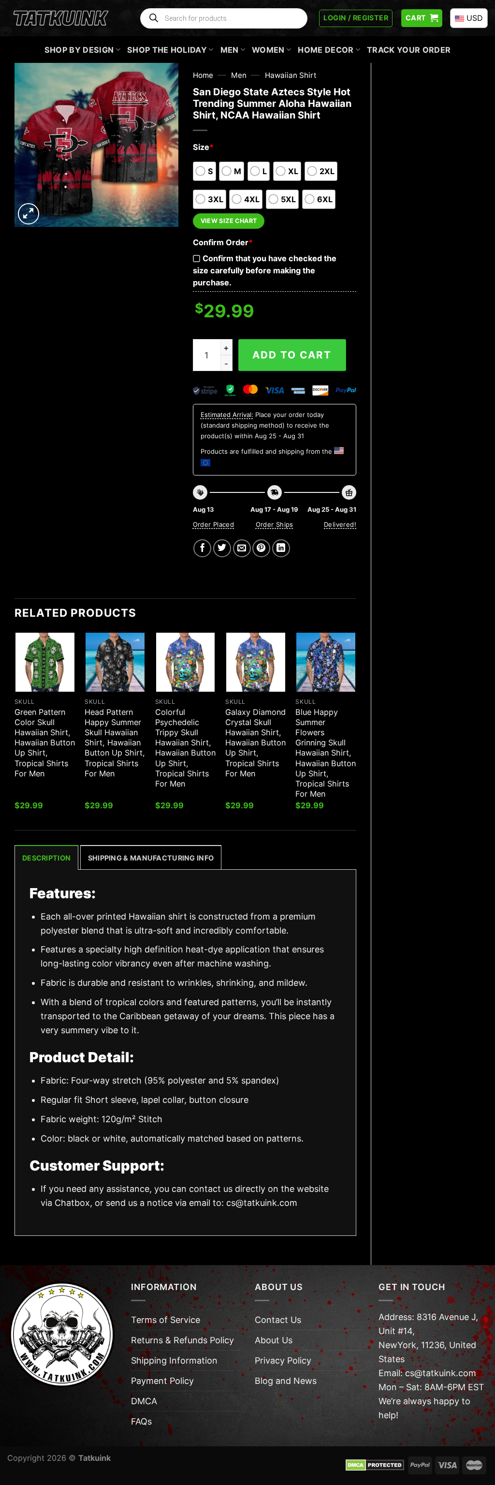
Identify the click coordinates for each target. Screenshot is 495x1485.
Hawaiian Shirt (291, 75)
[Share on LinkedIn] (281, 548)
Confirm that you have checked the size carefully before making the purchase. (264, 270)
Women (268, 50)
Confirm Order (223, 242)
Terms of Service (165, 1320)
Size (203, 147)
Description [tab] (46, 858)
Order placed (213, 524)
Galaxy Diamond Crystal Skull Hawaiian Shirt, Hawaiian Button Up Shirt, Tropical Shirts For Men (255, 742)
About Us (273, 1340)
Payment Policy (162, 1381)
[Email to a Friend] (242, 548)
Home (203, 75)
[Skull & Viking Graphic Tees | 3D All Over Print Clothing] (61, 18)
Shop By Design (79, 50)
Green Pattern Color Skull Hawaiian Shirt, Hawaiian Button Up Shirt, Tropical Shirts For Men (45, 742)
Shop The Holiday (167, 50)
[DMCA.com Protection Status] (375, 1465)
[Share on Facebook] (202, 548)
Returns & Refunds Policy (182, 1340)
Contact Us (278, 1320)
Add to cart (292, 355)
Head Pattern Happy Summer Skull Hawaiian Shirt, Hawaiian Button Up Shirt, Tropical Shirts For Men (115, 742)
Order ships (274, 524)
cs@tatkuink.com (261, 1203)
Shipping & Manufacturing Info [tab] (151, 858)
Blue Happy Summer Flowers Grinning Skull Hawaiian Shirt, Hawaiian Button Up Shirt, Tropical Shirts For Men (325, 753)
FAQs (141, 1421)
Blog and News (286, 1381)
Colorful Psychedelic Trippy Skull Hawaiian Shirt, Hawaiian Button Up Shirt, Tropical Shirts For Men (185, 747)
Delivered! (340, 524)
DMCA (144, 1401)
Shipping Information (174, 1360)
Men (229, 50)
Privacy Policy (283, 1360)
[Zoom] (28, 213)
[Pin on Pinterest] (261, 548)
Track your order (409, 50)
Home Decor (325, 50)
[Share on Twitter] (222, 548)
